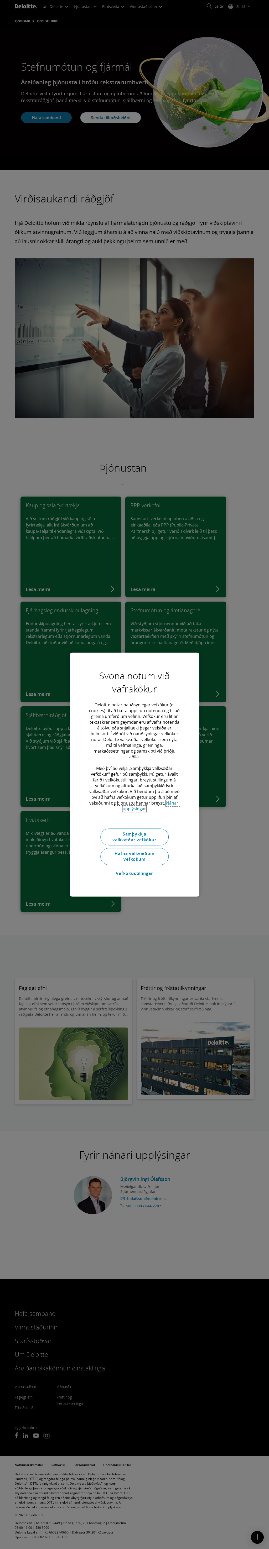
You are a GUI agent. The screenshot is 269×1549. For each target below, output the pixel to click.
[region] (134, 774)
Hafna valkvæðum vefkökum (134, 856)
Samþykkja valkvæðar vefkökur (134, 837)
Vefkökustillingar (134, 874)
